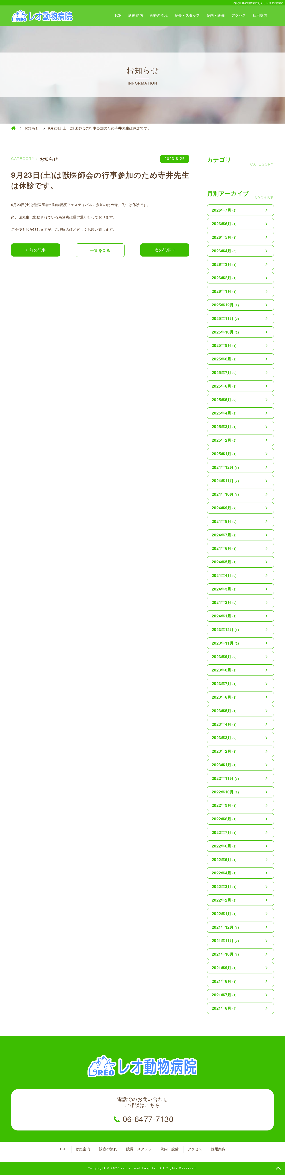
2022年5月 (224, 859)
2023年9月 (224, 656)
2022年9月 (224, 805)
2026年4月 (224, 251)
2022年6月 (224, 846)
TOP (118, 15)
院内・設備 (216, 15)
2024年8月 (224, 521)
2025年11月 (225, 318)
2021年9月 (224, 968)
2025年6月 (224, 386)
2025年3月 (224, 426)
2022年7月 (224, 832)
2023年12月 (225, 629)
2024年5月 (224, 562)
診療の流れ (159, 15)
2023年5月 (224, 711)
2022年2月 (224, 900)
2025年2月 (224, 440)
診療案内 (135, 15)
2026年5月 (224, 237)
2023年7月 (224, 683)
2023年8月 (224, 670)
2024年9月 (224, 508)
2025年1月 (224, 454)
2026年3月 (224, 264)
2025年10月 (225, 332)
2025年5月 (224, 399)
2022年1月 (224, 913)
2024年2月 (224, 602)
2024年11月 (225, 480)
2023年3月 (224, 737)
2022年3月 (224, 886)
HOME (13, 128)
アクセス (238, 15)
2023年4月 (224, 724)
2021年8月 (224, 981)
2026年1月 (224, 291)
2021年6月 (224, 1008)
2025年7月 (224, 372)
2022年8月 (224, 819)
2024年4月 (224, 575)
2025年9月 (224, 345)
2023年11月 (225, 643)
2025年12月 (225, 305)
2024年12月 (225, 467)
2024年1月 (224, 616)
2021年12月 (225, 927)
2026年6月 (224, 224)
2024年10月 (225, 494)
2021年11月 (225, 940)
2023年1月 (224, 765)
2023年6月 (224, 697)
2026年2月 (224, 278)
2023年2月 (224, 751)
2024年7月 (224, 535)
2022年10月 (225, 792)
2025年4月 (224, 413)
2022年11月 (225, 778)
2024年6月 (224, 548)
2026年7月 (224, 210)
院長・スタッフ (187, 15)
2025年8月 (224, 359)
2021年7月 (224, 995)
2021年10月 (225, 954)
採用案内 (260, 15)
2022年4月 (224, 873)
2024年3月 (224, 589)
